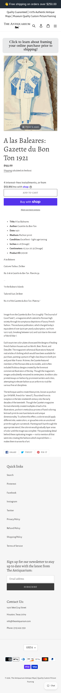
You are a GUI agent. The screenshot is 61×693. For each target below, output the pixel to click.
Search (10, 475)
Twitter (10, 510)
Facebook (11, 493)
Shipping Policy (14, 537)
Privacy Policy (13, 519)
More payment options (30, 210)
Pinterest (11, 484)
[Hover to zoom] (30, 93)
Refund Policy (13, 528)
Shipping (8, 170)
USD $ (29, 647)
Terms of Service (15, 546)
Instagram (12, 501)
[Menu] (55, 26)
